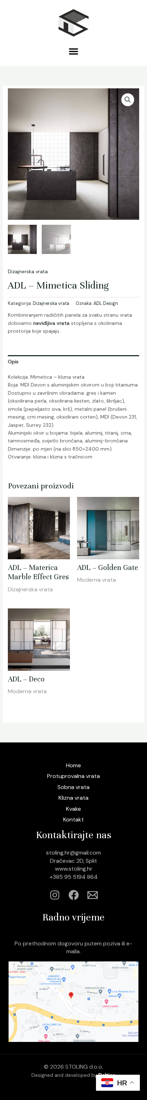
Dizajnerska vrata (28, 271)
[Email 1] (92, 895)
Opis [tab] (13, 361)
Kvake (73, 809)
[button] (73, 51)
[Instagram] (55, 895)
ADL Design (105, 303)
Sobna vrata (73, 787)
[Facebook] (74, 895)
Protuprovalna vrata (73, 776)
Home (73, 765)
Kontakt (73, 819)
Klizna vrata (73, 797)
